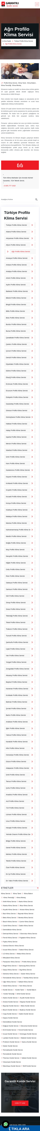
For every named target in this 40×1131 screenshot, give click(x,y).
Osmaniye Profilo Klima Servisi (17, 755)
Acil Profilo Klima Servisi (15, 801)
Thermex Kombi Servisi (11, 1058)
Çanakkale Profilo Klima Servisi (17, 338)
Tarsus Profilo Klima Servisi (16, 781)
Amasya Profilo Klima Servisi (16, 258)
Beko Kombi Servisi (28, 1006)
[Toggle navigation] (37, 4)
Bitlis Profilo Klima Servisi (15, 311)
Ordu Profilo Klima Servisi (15, 569)
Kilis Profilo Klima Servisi (15, 748)
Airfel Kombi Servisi (23, 994)
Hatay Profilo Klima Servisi (16, 430)
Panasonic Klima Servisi (11, 962)
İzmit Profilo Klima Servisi (15, 775)
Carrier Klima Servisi (26, 922)
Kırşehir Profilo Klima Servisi (16, 490)
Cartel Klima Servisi (10, 926)
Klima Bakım (31, 83)
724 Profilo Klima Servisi (15, 808)
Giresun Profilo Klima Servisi (16, 410)
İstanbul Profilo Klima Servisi (16, 450)
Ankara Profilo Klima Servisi (16, 265)
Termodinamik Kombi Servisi (13, 1050)
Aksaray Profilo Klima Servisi (16, 675)
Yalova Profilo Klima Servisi (16, 735)
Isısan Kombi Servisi (10, 1034)
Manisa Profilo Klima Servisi (16, 523)
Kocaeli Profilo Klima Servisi (16, 497)
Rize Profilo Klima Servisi (15, 576)
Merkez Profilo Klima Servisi (16, 854)
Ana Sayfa (7, 41)
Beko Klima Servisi (9, 918)
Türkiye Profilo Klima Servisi (23, 41)
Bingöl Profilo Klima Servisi (16, 304)
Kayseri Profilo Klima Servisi (16, 477)
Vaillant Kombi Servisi (29, 1058)
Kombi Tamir (19, 990)
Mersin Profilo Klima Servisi (16, 444)
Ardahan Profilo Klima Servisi (17, 722)
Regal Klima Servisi (10, 966)
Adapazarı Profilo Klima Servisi (17, 768)
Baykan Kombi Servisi (28, 1002)
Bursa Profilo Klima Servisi (16, 331)
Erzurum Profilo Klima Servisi (17, 391)
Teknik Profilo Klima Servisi (16, 861)
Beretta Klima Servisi (25, 918)
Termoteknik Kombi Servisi (12, 1054)
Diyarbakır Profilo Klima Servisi (17, 364)
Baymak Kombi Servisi (11, 1006)
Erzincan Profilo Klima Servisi (17, 384)
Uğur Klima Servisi (9, 982)
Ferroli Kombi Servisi (25, 1030)
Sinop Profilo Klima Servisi (16, 603)
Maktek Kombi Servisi (28, 1038)
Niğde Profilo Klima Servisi (16, 563)
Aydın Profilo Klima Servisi (16, 285)
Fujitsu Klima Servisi (10, 942)
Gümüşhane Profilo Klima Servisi (18, 417)
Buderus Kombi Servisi (28, 1010)
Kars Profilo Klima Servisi (15, 463)
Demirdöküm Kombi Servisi (12, 1022)
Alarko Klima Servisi (26, 901)
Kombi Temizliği (8, 994)
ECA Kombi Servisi (9, 1030)
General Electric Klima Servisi (13, 946)
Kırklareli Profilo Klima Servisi (17, 483)
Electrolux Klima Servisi (28, 934)
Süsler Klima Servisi (28, 974)
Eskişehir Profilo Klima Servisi (17, 397)
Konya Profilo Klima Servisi (16, 503)
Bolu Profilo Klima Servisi (15, 318)
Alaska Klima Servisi (10, 905)
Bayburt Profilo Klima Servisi (16, 682)
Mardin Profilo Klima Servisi (16, 536)
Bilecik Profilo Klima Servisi (16, 298)
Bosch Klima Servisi (10, 922)
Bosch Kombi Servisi (10, 1010)
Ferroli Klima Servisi (10, 938)
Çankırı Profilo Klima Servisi (16, 344)
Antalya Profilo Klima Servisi (16, 271)
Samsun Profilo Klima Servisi (16, 589)
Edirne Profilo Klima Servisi (16, 371)
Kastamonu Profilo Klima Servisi (18, 470)
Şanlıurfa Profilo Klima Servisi (17, 642)
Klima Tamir (22, 83)
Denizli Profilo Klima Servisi (16, 357)
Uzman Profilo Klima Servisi (16, 814)
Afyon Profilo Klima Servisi (16, 245)
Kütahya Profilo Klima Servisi (16, 510)
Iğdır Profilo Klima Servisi (15, 728)
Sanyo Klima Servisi (10, 970)
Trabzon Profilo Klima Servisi (16, 629)
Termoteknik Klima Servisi (12, 978)
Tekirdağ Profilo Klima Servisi (17, 616)
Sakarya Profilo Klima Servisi (16, 583)
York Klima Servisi (25, 986)
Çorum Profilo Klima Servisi (16, 351)
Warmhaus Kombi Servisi (12, 1066)
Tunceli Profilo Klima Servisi (16, 636)
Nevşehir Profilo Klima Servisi (17, 556)
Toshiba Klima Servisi (30, 978)
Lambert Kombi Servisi (11, 1038)
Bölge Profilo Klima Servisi (16, 841)
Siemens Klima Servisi (11, 974)
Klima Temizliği (6, 85)
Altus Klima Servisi (26, 905)
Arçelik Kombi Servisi (27, 998)
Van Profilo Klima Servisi (15, 655)
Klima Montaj (16, 85)
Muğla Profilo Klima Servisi (16, 543)
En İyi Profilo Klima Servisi (15, 874)
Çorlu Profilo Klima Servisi (15, 788)
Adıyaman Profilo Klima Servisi (17, 238)
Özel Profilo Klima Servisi (15, 867)
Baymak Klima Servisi (25, 914)
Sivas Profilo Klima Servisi (15, 609)
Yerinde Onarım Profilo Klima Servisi (19, 834)
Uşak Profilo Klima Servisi (15, 649)
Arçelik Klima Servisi (10, 909)
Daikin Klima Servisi (26, 926)
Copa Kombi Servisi (10, 1014)
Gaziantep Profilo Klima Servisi (17, 404)
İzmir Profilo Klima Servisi (15, 457)
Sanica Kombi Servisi (29, 1042)
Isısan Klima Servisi (10, 950)
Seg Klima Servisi (25, 970)
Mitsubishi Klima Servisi (11, 958)
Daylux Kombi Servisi (10, 1018)
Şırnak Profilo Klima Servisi (16, 708)
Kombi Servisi (8, 990)
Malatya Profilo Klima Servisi (16, 516)
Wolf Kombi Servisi (29, 1066)
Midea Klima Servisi (24, 954)
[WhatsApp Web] (5, 1124)
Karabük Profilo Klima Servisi (17, 742)
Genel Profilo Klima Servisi (16, 848)
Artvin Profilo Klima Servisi (16, 278)
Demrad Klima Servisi (10, 934)
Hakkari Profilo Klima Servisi (16, 424)
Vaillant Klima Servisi (25, 982)
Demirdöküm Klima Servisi (12, 930)
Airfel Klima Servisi (9, 901)
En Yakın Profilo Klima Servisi (17, 881)
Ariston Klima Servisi (27, 909)
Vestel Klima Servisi (10, 986)
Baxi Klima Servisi (9, 914)
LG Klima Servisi (9, 954)
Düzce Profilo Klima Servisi (16, 761)
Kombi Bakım (31, 990)
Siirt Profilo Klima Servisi (15, 596)
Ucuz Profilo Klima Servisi (15, 821)
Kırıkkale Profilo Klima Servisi (17, 695)
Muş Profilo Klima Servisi (15, 550)
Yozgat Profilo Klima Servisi (16, 662)
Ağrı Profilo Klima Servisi (21, 252)
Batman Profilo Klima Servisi (16, 702)
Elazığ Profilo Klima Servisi (16, 377)
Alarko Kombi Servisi (10, 998)
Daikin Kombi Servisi (26, 1014)
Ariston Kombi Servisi (10, 1002)
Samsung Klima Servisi (27, 966)
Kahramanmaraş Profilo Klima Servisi (20, 530)
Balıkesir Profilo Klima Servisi (17, 291)
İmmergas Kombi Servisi (28, 1034)
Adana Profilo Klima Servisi (16, 232)
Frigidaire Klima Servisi (27, 938)
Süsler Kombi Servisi (10, 1046)
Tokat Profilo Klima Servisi (15, 622)
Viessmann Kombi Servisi (12, 1062)
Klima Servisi (5, 893)
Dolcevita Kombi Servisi (29, 1026)
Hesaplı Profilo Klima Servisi (16, 828)
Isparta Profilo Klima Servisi (16, 437)
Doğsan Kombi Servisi (10, 1026)
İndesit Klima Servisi (26, 950)
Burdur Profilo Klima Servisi (16, 324)
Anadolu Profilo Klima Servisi (16, 795)
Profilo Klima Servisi (10, 83)
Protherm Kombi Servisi (11, 1042)
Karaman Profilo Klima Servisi (17, 689)
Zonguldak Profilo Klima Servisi (17, 669)
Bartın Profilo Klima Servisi (16, 715)
